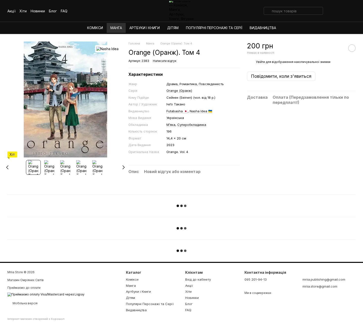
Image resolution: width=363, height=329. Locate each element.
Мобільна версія (25, 303)
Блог (53, 11)
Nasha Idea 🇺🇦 (201, 111)
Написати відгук (164, 61)
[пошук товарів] (268, 11)
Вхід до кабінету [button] (198, 279)
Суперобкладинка (191, 125)
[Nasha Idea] (107, 48)
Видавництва (263, 28)
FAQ (64, 11)
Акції (11, 11)
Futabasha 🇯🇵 (177, 111)
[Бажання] (331, 11)
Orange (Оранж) (179, 91)
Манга (116, 28)
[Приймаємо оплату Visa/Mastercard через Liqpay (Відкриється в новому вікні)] (45, 294)
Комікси (95, 28)
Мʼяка (170, 125)
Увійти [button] (260, 62)
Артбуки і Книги (144, 28)
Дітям (173, 28)
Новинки (38, 11)
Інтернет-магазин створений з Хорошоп (35, 319)
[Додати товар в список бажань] (352, 48)
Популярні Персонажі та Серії (214, 28)
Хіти (23, 11)
